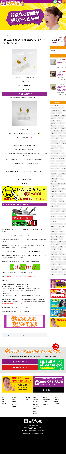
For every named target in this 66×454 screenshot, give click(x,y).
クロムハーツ (53, 191)
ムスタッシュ (60, 125)
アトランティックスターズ (55, 110)
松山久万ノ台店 (36, 401)
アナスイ (61, 231)
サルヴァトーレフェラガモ (56, 256)
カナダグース (53, 226)
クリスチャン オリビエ (55, 143)
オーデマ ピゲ (53, 246)
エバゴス (57, 211)
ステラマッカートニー (60, 158)
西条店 (34, 411)
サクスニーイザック (54, 186)
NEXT (38, 335)
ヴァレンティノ (62, 213)
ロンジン (60, 271)
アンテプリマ (59, 196)
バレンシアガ (53, 259)
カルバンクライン (54, 178)
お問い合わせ (56, 399)
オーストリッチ (54, 108)
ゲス (52, 206)
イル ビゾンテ (53, 133)
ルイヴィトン (61, 234)
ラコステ (52, 113)
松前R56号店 (35, 399)
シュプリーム (53, 173)
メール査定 (14, 404)
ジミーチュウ (58, 261)
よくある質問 (56, 403)
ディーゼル (61, 108)
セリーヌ (57, 244)
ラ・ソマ (61, 148)
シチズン (52, 266)
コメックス (53, 203)
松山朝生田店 (35, 404)
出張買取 (14, 401)
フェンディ (61, 246)
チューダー (59, 120)
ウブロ (52, 158)
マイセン (57, 168)
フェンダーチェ (61, 201)
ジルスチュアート (54, 193)
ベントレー (53, 219)
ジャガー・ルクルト (54, 128)
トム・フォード (54, 213)
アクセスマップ (46, 404)
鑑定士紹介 (35, 413)
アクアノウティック (54, 105)
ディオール (53, 249)
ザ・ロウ (61, 178)
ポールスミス (59, 266)
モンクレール (62, 140)
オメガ (52, 244)
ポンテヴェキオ (54, 254)
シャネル (59, 241)
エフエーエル (59, 176)
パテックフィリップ (60, 160)
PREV (11, 335)
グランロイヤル (60, 118)
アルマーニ (63, 130)
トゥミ (60, 198)
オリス (52, 211)
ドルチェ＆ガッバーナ (55, 269)
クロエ (60, 251)
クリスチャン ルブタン (55, 153)
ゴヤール (59, 145)
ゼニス (52, 138)
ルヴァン (57, 206)
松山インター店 (36, 406)
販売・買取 (4, 403)
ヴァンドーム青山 (54, 140)
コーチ (61, 239)
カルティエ (59, 274)
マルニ (57, 138)
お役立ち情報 (25, 399)
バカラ (60, 133)
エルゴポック (60, 216)
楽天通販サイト (15, 406)
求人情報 (55, 397)
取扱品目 (3, 399)
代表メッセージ (46, 399)
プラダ (52, 261)
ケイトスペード (54, 271)
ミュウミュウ (53, 264)
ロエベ (60, 259)
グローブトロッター (61, 219)
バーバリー (60, 249)
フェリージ (53, 118)
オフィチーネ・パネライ (55, 208)
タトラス (52, 160)
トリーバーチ (53, 135)
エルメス (52, 274)
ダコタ (62, 163)
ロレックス (53, 241)
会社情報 (45, 397)
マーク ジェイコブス (54, 130)
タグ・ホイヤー (54, 251)
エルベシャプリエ (54, 155)
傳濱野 (60, 150)
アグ (62, 138)
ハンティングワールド (55, 115)
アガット (63, 168)
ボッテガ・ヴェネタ (59, 236)
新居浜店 (35, 408)
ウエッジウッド (54, 198)
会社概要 (45, 401)
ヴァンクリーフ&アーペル (55, 229)
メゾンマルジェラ (54, 239)
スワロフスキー (54, 123)
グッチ (52, 236)
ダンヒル (63, 244)
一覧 (23, 335)
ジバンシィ (53, 145)
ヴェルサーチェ (54, 150)
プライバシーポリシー (58, 406)
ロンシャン (53, 216)
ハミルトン (59, 113)
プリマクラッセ (54, 234)
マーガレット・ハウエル (55, 188)
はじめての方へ (5, 397)
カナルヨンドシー (54, 166)
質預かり (3, 401)
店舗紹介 (34, 397)
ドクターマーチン (54, 148)
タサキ (63, 153)
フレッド (52, 196)
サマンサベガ (61, 123)
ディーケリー (53, 125)
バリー (62, 105)
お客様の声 (56, 401)
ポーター (52, 120)
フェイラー (60, 191)
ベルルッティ (53, 181)
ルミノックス (53, 171)
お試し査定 (14, 397)
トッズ (52, 168)
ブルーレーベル (61, 226)
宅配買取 (14, 399)
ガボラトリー (53, 221)
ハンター (52, 176)
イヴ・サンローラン (54, 163)
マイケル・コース (54, 231)
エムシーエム (53, 201)
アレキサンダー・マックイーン (56, 224)
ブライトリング (62, 254)
